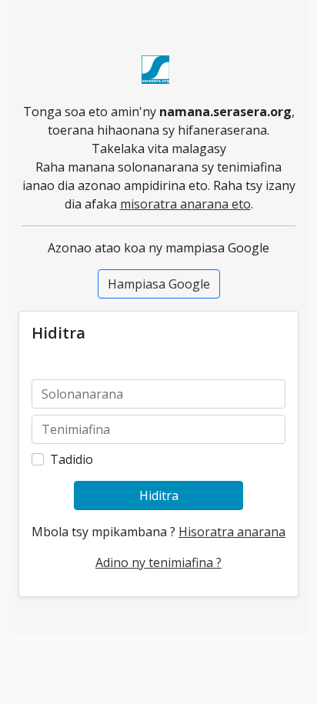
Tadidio (71, 459)
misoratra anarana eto (185, 203)
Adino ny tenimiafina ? (158, 562)
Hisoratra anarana (232, 531)
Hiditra (159, 495)
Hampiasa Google (159, 283)
